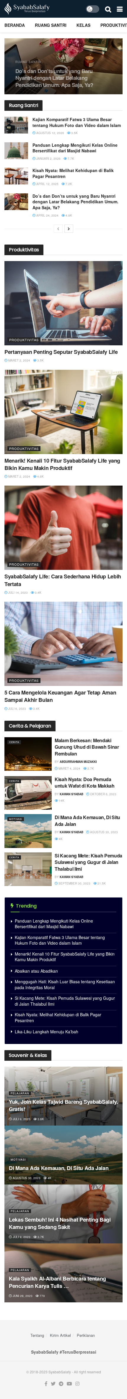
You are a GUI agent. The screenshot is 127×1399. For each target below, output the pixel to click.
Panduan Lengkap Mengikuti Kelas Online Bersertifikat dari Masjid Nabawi (75, 148)
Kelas (83, 25)
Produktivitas (24, 339)
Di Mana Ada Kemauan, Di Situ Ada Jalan (87, 820)
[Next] (68, 229)
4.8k (68, 215)
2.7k (90, 768)
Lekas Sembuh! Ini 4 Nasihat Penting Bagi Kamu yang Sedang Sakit (60, 1223)
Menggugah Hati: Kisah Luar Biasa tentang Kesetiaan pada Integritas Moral (65, 984)
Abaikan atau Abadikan (36, 971)
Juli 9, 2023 (21, 1119)
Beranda (14, 25)
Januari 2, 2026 (48, 158)
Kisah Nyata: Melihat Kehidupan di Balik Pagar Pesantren (73, 173)
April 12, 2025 (46, 184)
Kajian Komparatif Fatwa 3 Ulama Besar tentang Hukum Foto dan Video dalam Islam (76, 122)
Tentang (37, 1335)
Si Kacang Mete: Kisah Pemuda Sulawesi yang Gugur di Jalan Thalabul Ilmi (88, 862)
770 (42, 1296)
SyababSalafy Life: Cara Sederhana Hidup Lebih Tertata (62, 580)
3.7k (40, 1237)
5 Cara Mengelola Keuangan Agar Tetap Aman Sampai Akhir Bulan (60, 696)
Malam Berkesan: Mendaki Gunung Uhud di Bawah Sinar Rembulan (87, 747)
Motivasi (15, 819)
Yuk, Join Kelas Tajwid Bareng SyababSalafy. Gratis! (63, 1105)
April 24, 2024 (46, 215)
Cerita (14, 742)
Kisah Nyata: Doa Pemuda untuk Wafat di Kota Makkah (85, 782)
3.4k (37, 592)
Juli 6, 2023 (16, 709)
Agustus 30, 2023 (103, 832)
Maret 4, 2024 (69, 768)
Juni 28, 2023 (22, 1296)
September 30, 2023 (74, 883)
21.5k (101, 883)
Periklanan (86, 1335)
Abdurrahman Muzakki (78, 762)
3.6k (40, 1119)
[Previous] (58, 229)
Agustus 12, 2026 (49, 133)
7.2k (68, 184)
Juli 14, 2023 (17, 592)
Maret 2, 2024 (18, 360)
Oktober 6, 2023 (102, 794)
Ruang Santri (50, 25)
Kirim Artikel (60, 1335)
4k (60, 839)
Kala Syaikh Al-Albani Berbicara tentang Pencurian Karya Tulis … (57, 1282)
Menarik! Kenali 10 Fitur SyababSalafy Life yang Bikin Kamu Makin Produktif (62, 464)
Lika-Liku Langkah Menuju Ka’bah (46, 1032)
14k (61, 801)
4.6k (40, 476)
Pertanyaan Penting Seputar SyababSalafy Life (61, 352)
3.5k (74, 133)
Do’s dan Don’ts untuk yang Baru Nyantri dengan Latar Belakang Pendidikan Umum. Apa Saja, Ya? (49, 78)
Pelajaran (20, 1093)
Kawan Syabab (71, 794)
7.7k (70, 158)
